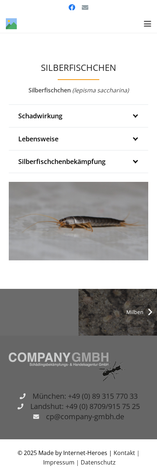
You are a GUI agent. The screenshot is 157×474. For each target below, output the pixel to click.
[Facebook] (71, 7)
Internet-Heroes (85, 453)
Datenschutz (98, 462)
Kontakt (125, 453)
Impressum (58, 462)
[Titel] (11, 23)
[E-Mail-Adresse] (85, 7)
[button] (147, 23)
